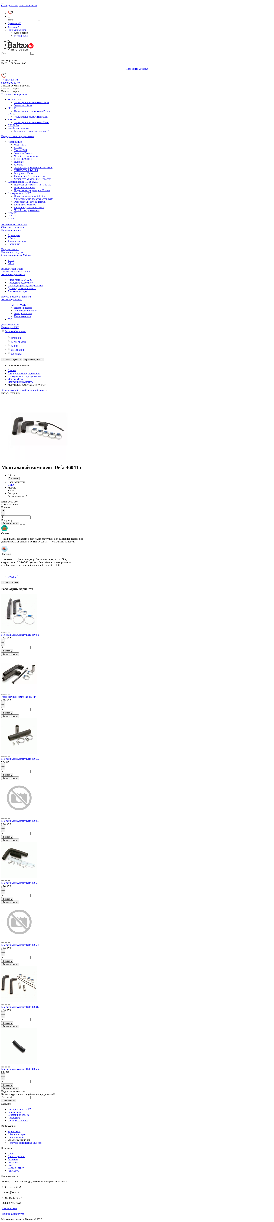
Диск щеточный (10, 324)
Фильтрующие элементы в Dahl (31, 116)
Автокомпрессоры (17, 291)
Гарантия (32, 5)
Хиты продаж (18, 341)
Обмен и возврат (17, 1134)
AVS (10, 319)
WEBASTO (20, 144)
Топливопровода (17, 241)
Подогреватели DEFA (19, 1109)
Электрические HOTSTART (23, 181)
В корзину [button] (6, 520)
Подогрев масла (10, 249)
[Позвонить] (10, 13)
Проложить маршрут (137, 68)
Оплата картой (16, 1137)
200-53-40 (10, 82)
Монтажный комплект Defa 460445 (20, 634)
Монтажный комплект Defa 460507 (20, 758)
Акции (14, 345)
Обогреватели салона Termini (30, 201)
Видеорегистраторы (12, 268)
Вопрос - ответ (16, 1167)
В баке (11, 238)
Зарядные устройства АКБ (15, 271)
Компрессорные (22, 316)
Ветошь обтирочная (15, 331)
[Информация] (2, 3)
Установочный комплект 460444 (18, 696)
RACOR (12, 119)
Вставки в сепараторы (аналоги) (31, 131)
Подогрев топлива (11, 230)
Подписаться (9, 1101)
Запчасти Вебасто (23, 153)
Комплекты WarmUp (25, 204)
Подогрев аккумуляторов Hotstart (32, 190)
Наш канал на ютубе (13, 1213)
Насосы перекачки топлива (16, 296)
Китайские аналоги (18, 128)
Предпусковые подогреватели (17, 136)
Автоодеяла (14, 1117)
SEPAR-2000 (14, 99)
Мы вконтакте (9, 1208)
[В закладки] (21, 524)
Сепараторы (14, 1112)
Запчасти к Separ (23, 105)
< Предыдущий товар (13, 390)
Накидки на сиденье (12, 252)
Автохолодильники (11, 299)
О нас (4, 5)
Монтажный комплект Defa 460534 (20, 1069)
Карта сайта (14, 1131)
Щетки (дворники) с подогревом (25, 285)
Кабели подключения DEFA (29, 207)
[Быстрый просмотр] (9, 632)
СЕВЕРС (12, 213)
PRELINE (13, 108)
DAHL (11, 113)
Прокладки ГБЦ (10, 327)
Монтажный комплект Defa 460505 (20, 883)
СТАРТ (12, 216)
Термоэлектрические (25, 310)
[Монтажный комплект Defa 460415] (39, 459)
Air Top (18, 147)
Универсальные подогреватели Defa (33, 199)
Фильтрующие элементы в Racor (31, 122)
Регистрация (21, 35)
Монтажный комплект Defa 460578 (20, 945)
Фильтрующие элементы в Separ (31, 102)
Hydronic (18, 161)
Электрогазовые (23, 313)
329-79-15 (11, 80)
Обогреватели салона (12, 227)
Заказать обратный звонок (15, 85)
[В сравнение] (24, 524)
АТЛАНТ (13, 219)
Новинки (16, 338)
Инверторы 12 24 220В (20, 279)
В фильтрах (14, 235)
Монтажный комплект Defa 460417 (20, 1007)
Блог (10, 1165)
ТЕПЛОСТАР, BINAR (26, 170)
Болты (11, 260)
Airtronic (18, 164)
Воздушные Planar (24, 173)
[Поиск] (9, 17)
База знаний (17, 349)
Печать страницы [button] (10, 393)
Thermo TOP (20, 150)
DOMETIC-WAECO (18, 305)
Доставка (13, 5)
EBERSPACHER (23, 159)
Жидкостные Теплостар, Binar (30, 176)
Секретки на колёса (18, 1114)
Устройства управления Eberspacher (33, 167)
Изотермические (23, 307)
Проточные (14, 244)
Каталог (10, 91)
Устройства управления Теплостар (32, 179)
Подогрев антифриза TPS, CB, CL (32, 184)
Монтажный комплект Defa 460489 (20, 820)
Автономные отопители (14, 224)
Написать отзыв (10, 582)
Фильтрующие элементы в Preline (32, 111)
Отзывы (13, 576)
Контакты (16, 353)
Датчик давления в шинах (22, 288)
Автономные (15, 141)
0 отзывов (13, 478)
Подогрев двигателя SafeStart (30, 196)
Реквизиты (13, 1170)
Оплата (23, 5)
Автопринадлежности (13, 274)
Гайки (11, 263)
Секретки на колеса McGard (16, 255)
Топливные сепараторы (14, 94)
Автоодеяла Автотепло (20, 282)
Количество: (8, 507)
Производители (16, 1156)
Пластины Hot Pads (24, 187)
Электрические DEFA (19, 193)
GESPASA (13, 125)
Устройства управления (26, 156)
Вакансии (13, 1159)
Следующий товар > (36, 390)
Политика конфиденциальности (25, 1142)
